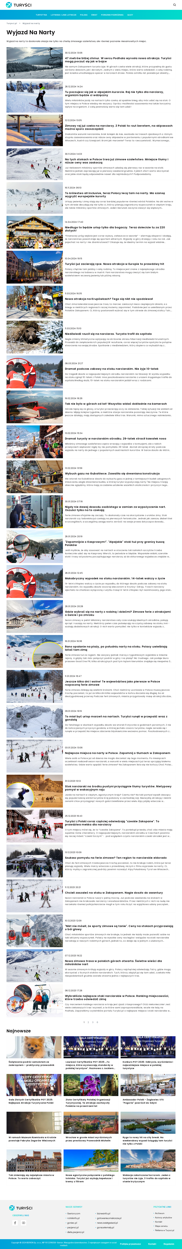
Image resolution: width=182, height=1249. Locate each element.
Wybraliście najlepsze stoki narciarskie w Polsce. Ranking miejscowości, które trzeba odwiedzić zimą (117, 997)
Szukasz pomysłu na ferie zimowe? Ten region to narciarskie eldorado (116, 857)
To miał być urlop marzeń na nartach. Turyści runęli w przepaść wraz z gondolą (116, 718)
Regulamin (169, 1244)
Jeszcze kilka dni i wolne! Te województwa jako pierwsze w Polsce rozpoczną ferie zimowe (112, 683)
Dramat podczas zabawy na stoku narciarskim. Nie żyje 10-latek (112, 368)
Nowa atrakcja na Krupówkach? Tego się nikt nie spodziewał (109, 298)
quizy (130, 15)
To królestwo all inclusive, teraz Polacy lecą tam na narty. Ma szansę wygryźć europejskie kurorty (115, 195)
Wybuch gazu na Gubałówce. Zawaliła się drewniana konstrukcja (112, 473)
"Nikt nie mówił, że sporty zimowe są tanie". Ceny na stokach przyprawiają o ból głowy (119, 927)
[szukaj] (174, 5)
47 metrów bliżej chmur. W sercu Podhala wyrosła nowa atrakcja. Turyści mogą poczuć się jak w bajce (118, 60)
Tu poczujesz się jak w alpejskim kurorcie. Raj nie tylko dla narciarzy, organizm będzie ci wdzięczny (114, 93)
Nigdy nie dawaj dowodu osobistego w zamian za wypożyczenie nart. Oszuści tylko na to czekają (115, 508)
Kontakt (152, 1244)
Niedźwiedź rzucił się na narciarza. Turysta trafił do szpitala (108, 333)
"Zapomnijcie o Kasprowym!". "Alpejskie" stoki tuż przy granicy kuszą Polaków (115, 543)
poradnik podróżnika (112, 15)
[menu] (15, 1222)
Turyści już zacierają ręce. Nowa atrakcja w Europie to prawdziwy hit (114, 264)
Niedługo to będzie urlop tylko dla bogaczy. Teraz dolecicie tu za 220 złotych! (115, 229)
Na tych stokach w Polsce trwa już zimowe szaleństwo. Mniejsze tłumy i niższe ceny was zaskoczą (116, 161)
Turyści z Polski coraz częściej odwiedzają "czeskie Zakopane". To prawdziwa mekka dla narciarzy (112, 823)
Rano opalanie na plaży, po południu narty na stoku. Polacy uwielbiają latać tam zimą (116, 648)
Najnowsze (19, 1031)
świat (94, 15)
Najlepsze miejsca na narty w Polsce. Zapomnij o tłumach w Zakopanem (117, 753)
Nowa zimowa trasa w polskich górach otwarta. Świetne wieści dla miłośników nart (113, 962)
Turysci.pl (12, 23)
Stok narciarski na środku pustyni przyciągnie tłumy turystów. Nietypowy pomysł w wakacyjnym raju (118, 788)
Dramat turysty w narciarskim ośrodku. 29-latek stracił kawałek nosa (115, 438)
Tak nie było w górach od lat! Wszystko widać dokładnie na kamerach (116, 403)
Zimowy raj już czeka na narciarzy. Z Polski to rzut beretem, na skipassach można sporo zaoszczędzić (119, 127)
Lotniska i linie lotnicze (63, 15)
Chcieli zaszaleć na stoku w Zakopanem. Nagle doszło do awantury (114, 892)
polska (84, 15)
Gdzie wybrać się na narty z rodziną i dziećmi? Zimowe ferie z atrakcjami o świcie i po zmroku (118, 613)
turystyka (41, 15)
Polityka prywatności (130, 1244)
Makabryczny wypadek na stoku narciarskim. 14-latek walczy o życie (115, 578)
